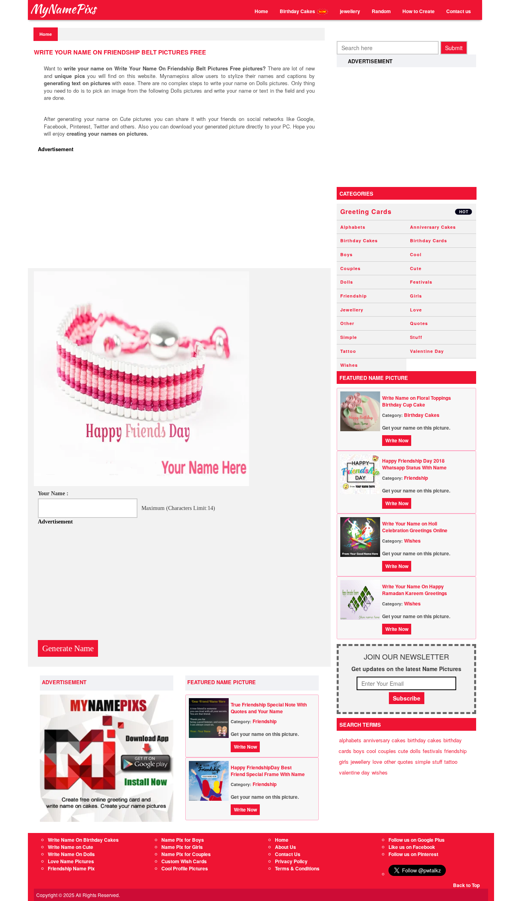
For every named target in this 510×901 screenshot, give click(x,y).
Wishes (349, 365)
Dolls (346, 282)
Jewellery (351, 310)
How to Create (418, 11)
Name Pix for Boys (182, 839)
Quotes (419, 323)
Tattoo (348, 351)
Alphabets (352, 227)
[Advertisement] (181, 212)
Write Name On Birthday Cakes (83, 839)
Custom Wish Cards (184, 861)
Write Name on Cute (70, 846)
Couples (350, 268)
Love (416, 310)
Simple (348, 337)
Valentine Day (427, 351)
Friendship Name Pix (71, 868)
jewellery (350, 11)
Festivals (421, 282)
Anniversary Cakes (433, 227)
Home (261, 11)
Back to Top (466, 885)
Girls (416, 296)
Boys (346, 254)
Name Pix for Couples (186, 854)
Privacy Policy (291, 861)
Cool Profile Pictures (184, 868)
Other (347, 323)
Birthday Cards (428, 240)
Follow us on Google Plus (416, 839)
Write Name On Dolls (71, 854)
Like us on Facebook (411, 846)
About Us (285, 846)
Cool (416, 254)
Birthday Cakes (298, 11)
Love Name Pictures (71, 861)
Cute (416, 268)
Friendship (265, 721)
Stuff (416, 337)
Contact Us (287, 854)
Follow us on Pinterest (413, 854)
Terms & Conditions (297, 868)
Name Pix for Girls (182, 846)
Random (381, 11)
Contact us (458, 11)
